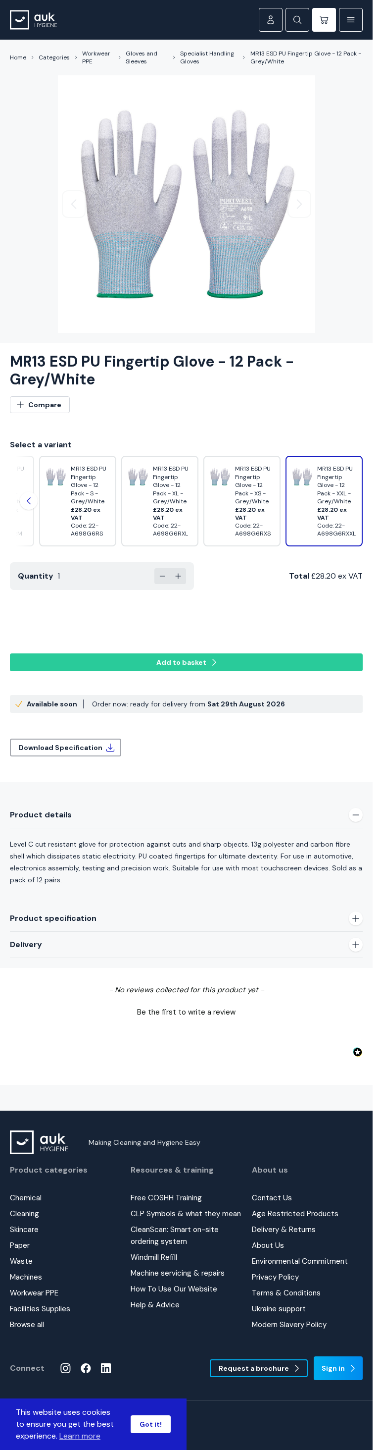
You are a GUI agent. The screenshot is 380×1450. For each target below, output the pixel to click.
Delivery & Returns (284, 1230)
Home (18, 57)
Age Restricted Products (295, 1214)
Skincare (24, 1230)
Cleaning (24, 1214)
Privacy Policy (275, 1277)
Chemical (26, 1198)
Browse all (27, 1325)
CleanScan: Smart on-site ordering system (175, 1235)
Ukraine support (279, 1309)
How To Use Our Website (174, 1289)
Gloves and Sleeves (141, 57)
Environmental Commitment (300, 1261)
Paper (20, 1245)
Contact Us (272, 1198)
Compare (44, 404)
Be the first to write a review (186, 1012)
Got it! (151, 1424)
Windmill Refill (154, 1257)
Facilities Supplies (40, 1309)
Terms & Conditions (286, 1293)
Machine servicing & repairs (178, 1273)
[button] (186, 1011)
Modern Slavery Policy (289, 1325)
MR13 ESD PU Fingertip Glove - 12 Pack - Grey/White (305, 57)
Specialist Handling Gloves (207, 57)
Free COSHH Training (166, 1198)
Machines (26, 1277)
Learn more (79, 1436)
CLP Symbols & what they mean (186, 1214)
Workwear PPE (96, 57)
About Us (268, 1245)
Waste (21, 1261)
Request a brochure (254, 1368)
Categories (54, 57)
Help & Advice (155, 1305)
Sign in (333, 1368)
